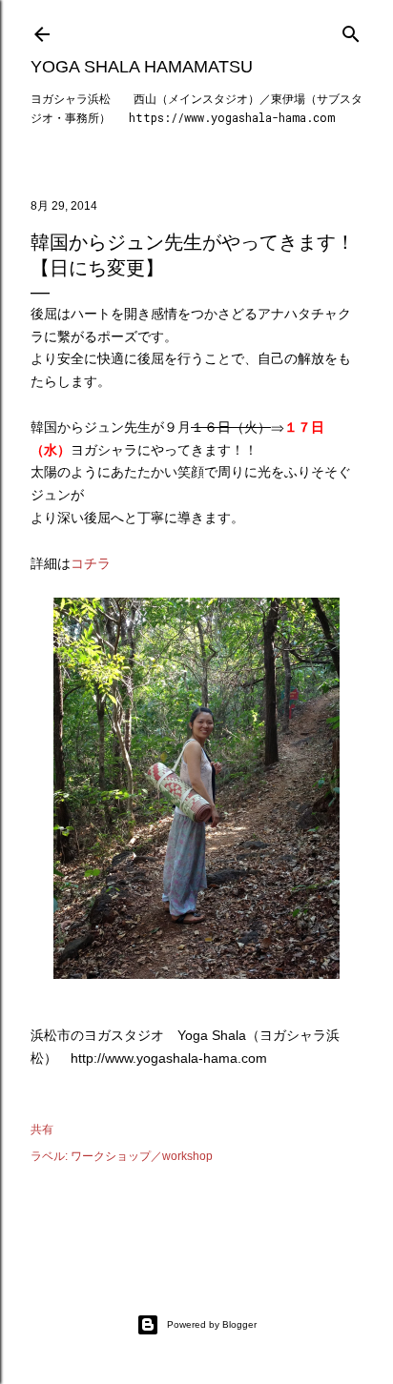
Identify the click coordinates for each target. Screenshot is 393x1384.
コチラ (91, 563)
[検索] (351, 30)
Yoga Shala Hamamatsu (142, 66)
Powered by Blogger (212, 1324)
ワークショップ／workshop (142, 1156)
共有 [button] (42, 1129)
